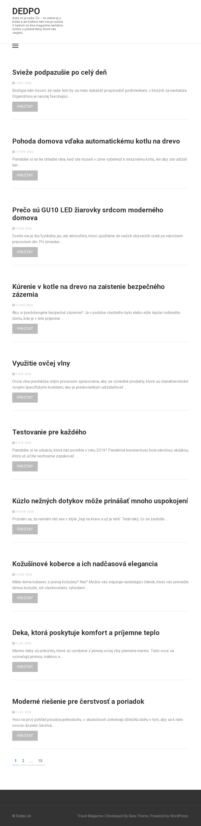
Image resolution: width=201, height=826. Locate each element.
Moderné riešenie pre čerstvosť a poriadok (78, 702)
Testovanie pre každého (49, 432)
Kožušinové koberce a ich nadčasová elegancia (85, 564)
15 (41, 760)
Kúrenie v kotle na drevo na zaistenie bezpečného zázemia (88, 291)
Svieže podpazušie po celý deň (59, 72)
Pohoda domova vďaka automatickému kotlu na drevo (96, 141)
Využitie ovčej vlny (41, 363)
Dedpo (26, 11)
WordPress (179, 816)
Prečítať (25, 106)
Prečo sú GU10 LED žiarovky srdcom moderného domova (87, 214)
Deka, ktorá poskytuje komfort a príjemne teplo (86, 633)
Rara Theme (139, 816)
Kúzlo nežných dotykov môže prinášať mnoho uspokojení (100, 501)
